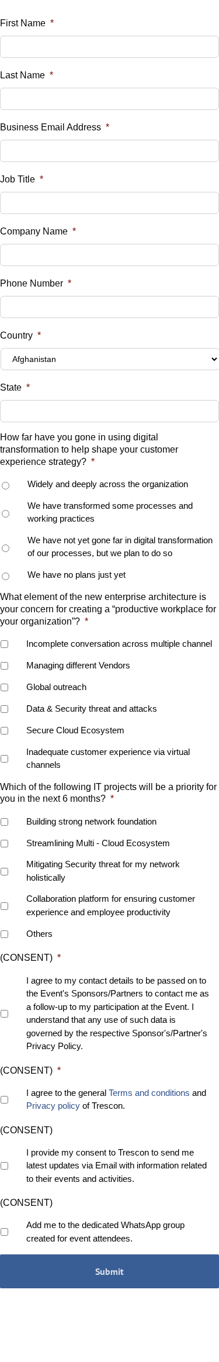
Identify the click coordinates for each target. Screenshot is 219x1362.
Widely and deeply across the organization (107, 484)
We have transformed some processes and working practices (110, 512)
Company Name (38, 231)
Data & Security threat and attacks (91, 708)
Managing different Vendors (78, 665)
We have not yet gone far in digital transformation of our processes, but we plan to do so (120, 546)
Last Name (26, 75)
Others (39, 934)
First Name (27, 23)
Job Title (21, 179)
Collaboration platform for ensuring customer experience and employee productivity (110, 905)
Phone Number (35, 283)
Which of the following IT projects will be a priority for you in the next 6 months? (108, 793)
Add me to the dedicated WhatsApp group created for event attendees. (105, 1231)
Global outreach (56, 687)
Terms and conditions (149, 1093)
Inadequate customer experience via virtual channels (108, 758)
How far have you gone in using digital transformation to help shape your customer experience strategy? (89, 449)
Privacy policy (53, 1106)
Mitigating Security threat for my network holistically (103, 870)
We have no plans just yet (76, 575)
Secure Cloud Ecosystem (75, 730)
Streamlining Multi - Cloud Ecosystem (98, 843)
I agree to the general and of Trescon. (116, 1099)
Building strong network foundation (91, 821)
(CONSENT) (30, 958)
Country (20, 335)
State (15, 387)
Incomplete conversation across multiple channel (119, 644)
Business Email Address (54, 127)
